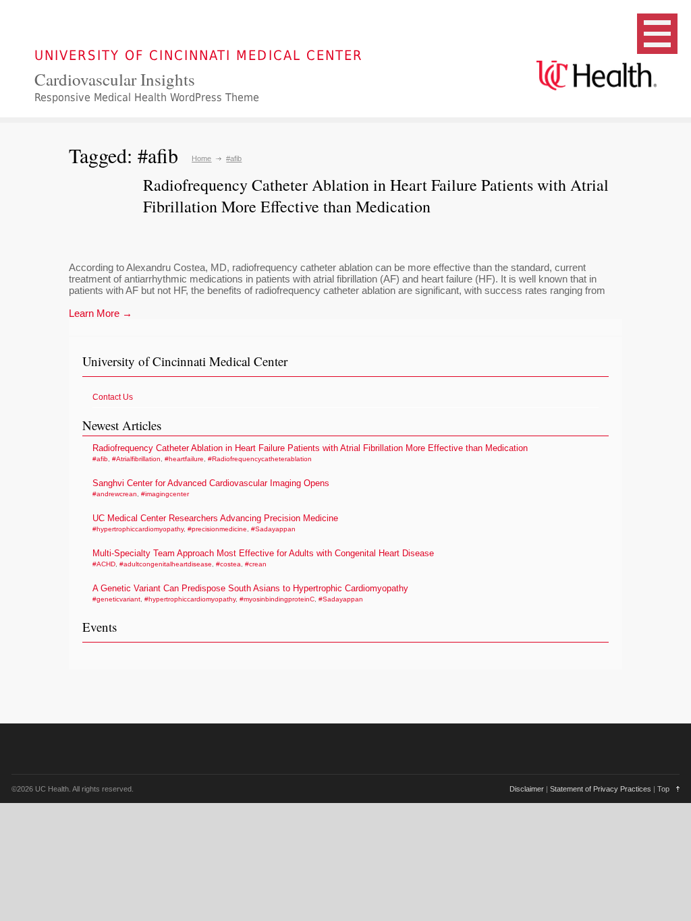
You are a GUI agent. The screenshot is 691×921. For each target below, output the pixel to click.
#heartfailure (184, 459)
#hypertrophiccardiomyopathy (138, 529)
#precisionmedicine (217, 529)
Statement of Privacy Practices (600, 789)
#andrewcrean (114, 494)
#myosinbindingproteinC (277, 599)
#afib (100, 459)
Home (201, 158)
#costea (228, 564)
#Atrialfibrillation (136, 459)
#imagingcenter (165, 494)
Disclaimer (526, 789)
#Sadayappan (273, 529)
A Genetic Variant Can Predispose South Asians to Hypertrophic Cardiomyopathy (250, 588)
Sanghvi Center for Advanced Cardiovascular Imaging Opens (210, 483)
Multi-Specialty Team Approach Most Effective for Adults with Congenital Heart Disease (263, 553)
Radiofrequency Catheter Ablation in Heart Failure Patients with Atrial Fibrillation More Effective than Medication (376, 195)
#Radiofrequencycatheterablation (260, 459)
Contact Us (112, 397)
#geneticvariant (116, 599)
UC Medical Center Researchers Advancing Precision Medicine (215, 518)
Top (663, 789)
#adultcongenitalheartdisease (165, 564)
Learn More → (100, 313)
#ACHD (103, 564)
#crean (256, 564)
